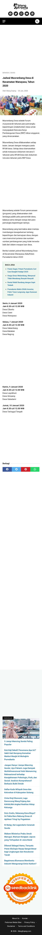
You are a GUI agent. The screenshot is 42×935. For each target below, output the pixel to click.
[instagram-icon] (21, 13)
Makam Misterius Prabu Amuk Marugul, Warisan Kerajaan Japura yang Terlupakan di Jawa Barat (19, 836)
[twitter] (16, 469)
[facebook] (7, 469)
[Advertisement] (21, 48)
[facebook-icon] (10, 13)
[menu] (4, 21)
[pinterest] (25, 469)
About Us (15, 918)
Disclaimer (11, 926)
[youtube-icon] (26, 13)
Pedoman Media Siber (13, 922)
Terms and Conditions (26, 926)
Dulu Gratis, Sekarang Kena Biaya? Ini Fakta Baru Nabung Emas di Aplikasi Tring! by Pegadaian (19, 816)
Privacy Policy (29, 922)
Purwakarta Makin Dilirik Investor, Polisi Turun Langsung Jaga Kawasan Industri (22, 292)
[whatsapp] (34, 469)
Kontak (25, 918)
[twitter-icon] (15, 13)
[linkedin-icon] (32, 13)
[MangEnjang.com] (21, 6)
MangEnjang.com (24, 931)
